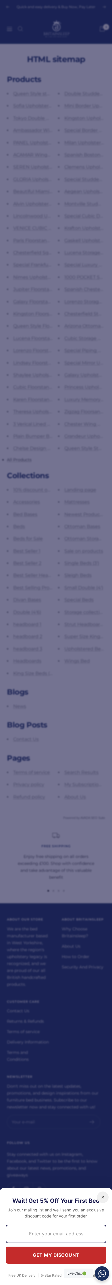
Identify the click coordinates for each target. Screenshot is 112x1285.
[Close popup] (103, 1197)
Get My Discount (56, 1255)
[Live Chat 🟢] (102, 1273)
